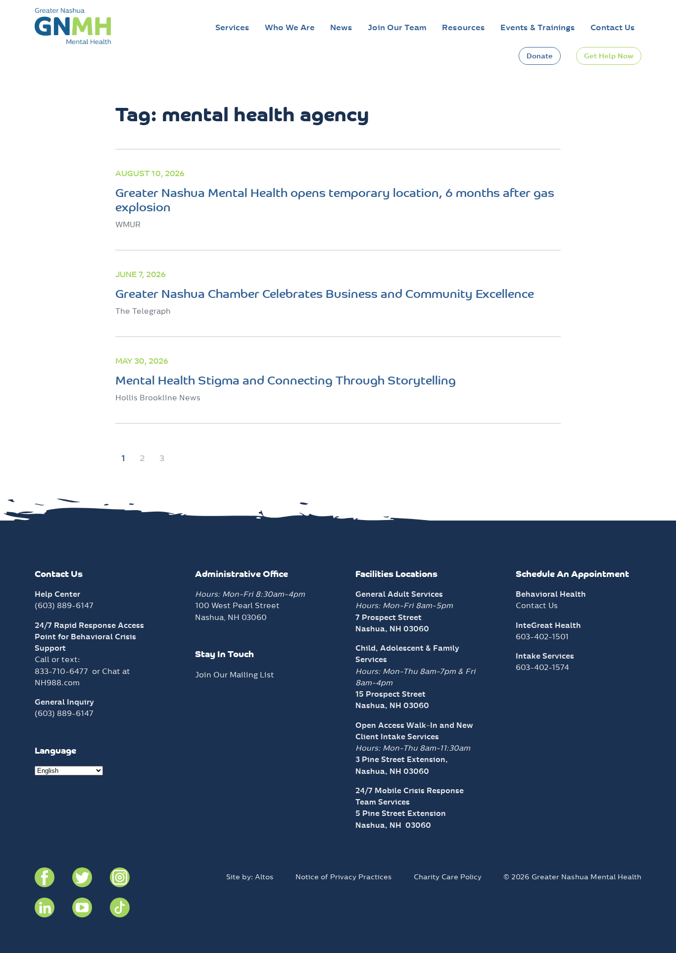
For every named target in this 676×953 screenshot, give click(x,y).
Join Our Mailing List (234, 674)
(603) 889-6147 (64, 605)
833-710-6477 (61, 671)
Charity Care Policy (448, 877)
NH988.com (57, 682)
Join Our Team (397, 27)
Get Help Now (608, 56)
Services (232, 27)
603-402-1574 (542, 667)
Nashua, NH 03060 (393, 825)
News (341, 27)
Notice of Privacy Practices (343, 877)
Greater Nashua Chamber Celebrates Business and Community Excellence (324, 295)
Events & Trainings (537, 27)
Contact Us (612, 27)
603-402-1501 (542, 636)
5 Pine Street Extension (400, 813)
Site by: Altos (250, 877)
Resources (463, 27)
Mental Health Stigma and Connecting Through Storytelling (285, 381)
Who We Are (290, 27)
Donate (540, 56)
